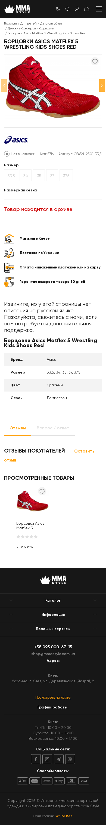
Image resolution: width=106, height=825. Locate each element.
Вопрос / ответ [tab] (53, 427)
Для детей (28, 23)
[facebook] (36, 759)
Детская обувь (51, 23)
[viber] (69, 759)
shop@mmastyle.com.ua (53, 654)
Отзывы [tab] (18, 427)
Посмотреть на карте (53, 697)
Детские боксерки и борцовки (31, 28)
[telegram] (58, 759)
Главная (10, 23)
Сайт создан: (53, 816)
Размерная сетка (20, 190)
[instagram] (46, 759)
